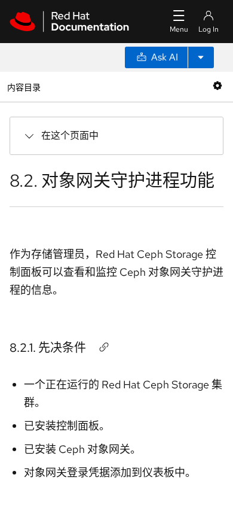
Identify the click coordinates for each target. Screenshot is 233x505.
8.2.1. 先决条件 (48, 347)
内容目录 (24, 86)
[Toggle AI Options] (201, 57)
